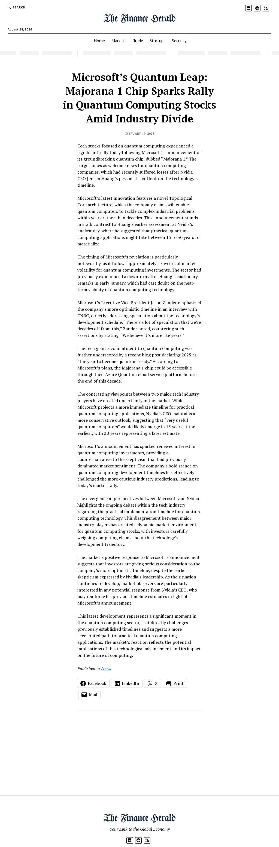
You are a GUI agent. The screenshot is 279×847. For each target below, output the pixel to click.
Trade (138, 40)
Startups (157, 40)
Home (99, 40)
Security (179, 40)
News (106, 668)
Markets (118, 40)
